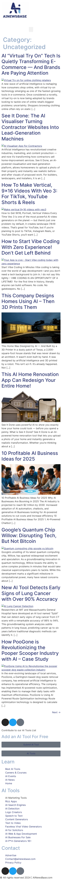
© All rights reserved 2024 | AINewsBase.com (26, 877)
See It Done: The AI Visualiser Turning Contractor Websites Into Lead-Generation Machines (30, 127)
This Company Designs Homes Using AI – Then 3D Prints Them (28, 301)
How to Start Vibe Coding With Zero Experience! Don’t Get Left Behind (31, 247)
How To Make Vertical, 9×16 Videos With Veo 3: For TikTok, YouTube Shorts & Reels (29, 193)
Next (56, 712)
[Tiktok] (20, 722)
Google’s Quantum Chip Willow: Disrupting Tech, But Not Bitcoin (29, 535)
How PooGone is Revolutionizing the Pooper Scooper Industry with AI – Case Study (30, 650)
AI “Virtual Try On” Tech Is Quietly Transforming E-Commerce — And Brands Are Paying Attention (31, 64)
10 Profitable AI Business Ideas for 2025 (30, 456)
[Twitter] (13, 722)
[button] (31, 29)
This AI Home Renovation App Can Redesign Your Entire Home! (30, 380)
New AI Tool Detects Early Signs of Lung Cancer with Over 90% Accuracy (31, 593)
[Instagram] (5, 722)
